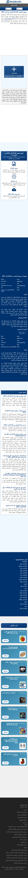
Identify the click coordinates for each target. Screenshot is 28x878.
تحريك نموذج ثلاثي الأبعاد (20, 863)
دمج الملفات (23, 842)
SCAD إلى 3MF (23, 564)
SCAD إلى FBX (23, 568)
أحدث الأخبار (14, 625)
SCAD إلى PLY (23, 572)
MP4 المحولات (13, 346)
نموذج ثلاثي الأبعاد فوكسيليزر (19, 837)
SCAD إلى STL (23, 575)
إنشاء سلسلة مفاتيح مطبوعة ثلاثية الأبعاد (16, 860)
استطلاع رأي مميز (22, 815)
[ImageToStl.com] (14, 2)
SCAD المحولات (10, 289)
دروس (25, 809)
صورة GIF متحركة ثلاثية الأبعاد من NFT (16, 852)
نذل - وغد (3, 283)
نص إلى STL (23, 839)
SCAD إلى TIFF (23, 597)
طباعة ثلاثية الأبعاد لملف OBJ (19, 850)
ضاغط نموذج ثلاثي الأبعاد (20, 834)
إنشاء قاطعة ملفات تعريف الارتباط (18, 826)
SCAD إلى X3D (23, 581)
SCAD (13, 18)
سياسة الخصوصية (22, 817)
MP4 (6, 20)
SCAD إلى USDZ (23, 579)
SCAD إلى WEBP (23, 599)
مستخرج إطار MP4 (5, 346)
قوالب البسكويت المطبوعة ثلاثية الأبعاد (16, 855)
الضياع (12, 356)
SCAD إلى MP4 (23, 608)
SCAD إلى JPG (23, 590)
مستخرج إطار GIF (22, 845)
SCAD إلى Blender (23, 566)
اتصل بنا (25, 822)
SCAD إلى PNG (23, 592)
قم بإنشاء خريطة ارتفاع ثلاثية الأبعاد (17, 829)
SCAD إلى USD (23, 577)
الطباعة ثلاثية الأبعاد (22, 812)
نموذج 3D (8, 18)
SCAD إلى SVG (23, 604)
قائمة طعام (14, 5)
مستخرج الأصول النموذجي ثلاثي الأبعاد (17, 832)
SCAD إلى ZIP (24, 586)
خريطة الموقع (23, 820)
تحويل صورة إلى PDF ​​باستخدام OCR (17, 858)
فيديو (2, 340)
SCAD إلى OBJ (23, 570)
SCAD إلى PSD (23, 595)
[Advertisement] (14, 39)
